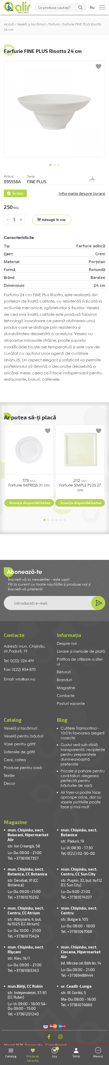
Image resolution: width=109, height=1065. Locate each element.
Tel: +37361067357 (23, 858)
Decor (9, 784)
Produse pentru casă (23, 768)
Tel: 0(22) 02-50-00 (78, 853)
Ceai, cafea (15, 760)
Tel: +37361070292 (23, 897)
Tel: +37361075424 (23, 936)
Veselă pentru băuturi (23, 736)
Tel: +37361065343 (23, 970)
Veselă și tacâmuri (20, 728)
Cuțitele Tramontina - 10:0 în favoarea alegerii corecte (82, 733)
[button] (50, 165)
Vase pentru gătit (19, 744)
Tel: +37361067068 (76, 931)
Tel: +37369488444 (77, 975)
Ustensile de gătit (19, 752)
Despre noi (67, 644)
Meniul (98, 1056)
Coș (55, 1052)
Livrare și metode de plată (81, 652)
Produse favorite (33, 1058)
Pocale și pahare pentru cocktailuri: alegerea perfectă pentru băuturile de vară (83, 779)
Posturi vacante (71, 704)
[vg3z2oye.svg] (92, 179)
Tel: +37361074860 (76, 1004)
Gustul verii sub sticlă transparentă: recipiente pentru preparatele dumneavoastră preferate (83, 754)
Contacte (66, 696)
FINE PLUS (36, 181)
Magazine (66, 688)
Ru (92, 7)
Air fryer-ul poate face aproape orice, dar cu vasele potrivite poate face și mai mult (81, 800)
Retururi (64, 672)
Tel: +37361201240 (23, 1014)
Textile (9, 776)
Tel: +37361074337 (76, 897)
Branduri (64, 680)
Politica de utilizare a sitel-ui (80, 662)
